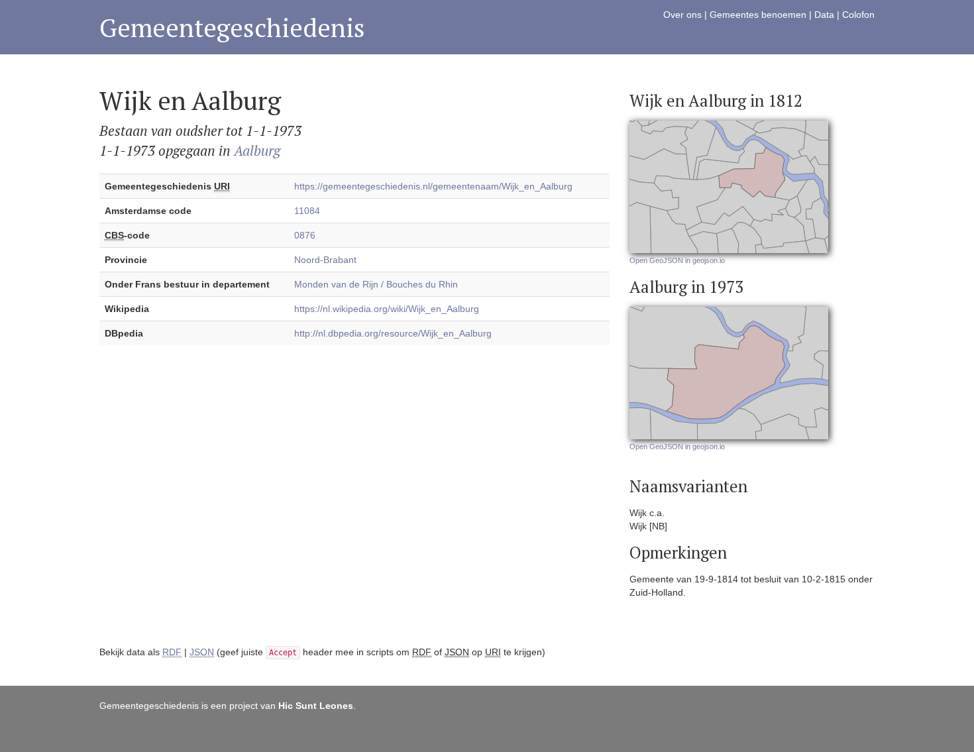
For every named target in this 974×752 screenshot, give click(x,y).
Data (824, 14)
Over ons (682, 14)
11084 (307, 210)
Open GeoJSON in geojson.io (677, 260)
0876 (304, 235)
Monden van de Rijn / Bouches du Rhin (376, 284)
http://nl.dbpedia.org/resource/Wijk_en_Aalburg (393, 333)
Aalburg (257, 150)
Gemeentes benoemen (758, 14)
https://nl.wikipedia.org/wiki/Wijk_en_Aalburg (386, 308)
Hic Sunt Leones (315, 705)
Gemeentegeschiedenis (232, 27)
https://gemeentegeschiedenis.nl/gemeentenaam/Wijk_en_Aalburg (433, 186)
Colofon (858, 14)
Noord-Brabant (325, 259)
